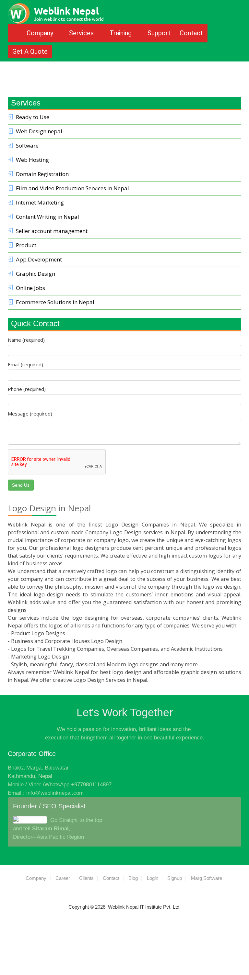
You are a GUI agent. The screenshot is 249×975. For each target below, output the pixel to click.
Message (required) (30, 413)
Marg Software (206, 878)
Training (121, 33)
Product (26, 245)
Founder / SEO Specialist (49, 806)
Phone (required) (27, 389)
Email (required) (25, 364)
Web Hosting (32, 159)
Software (27, 145)
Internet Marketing (40, 202)
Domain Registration (42, 174)
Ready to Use (32, 117)
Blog (133, 878)
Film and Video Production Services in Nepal (72, 188)
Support (159, 33)
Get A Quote (30, 51)
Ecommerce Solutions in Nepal (55, 302)
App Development (39, 259)
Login (152, 878)
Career (62, 878)
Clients (86, 878)
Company (41, 33)
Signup (174, 878)
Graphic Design (35, 273)
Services (82, 33)
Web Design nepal (39, 131)
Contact (191, 33)
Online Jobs (30, 288)
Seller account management (52, 231)
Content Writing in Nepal (47, 216)
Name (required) (26, 340)
